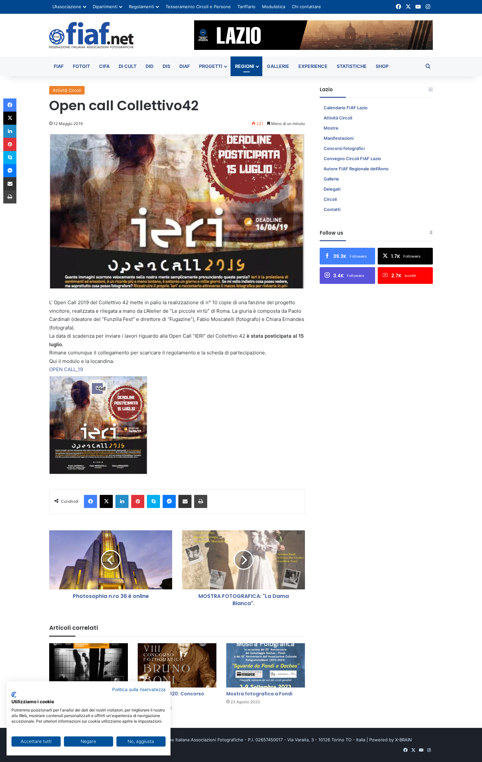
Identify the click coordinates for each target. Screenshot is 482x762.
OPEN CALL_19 (66, 369)
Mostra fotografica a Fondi (259, 693)
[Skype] (153, 501)
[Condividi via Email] (184, 501)
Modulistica (273, 6)
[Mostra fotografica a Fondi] (265, 665)
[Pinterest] (137, 501)
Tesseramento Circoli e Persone (198, 6)
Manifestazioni (338, 138)
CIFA (104, 66)
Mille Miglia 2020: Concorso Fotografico (171, 696)
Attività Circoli (67, 90)
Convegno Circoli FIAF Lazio (352, 158)
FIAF (59, 66)
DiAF (184, 66)
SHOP (382, 66)
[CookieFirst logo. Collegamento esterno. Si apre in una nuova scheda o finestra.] (13, 695)
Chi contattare (306, 6)
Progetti (210, 66)
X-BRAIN (403, 739)
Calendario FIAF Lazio (346, 107)
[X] (106, 501)
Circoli (330, 199)
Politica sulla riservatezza (139, 689)
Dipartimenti (105, 6)
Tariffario (246, 6)
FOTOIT (81, 66)
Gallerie (278, 66)
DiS (166, 66)
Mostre (331, 128)
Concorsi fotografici (344, 148)
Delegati (332, 189)
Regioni (244, 66)
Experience (313, 66)
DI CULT (127, 66)
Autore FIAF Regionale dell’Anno (356, 168)
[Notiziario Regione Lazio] (91, 35)
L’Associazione (66, 6)
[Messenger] (169, 501)
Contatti (332, 209)
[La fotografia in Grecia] (88, 665)
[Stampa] (200, 501)
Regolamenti (141, 6)
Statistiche (352, 66)
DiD (149, 66)
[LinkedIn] (122, 501)
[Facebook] (90, 501)
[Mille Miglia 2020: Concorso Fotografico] (177, 665)
